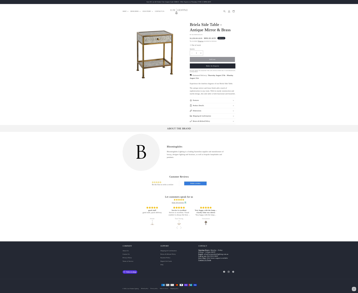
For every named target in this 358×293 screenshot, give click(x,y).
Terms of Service (128, 261)
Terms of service (164, 288)
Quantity (192, 49)
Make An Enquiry (212, 66)
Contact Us (126, 254)
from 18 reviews (178, 203)
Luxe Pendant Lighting (133, 288)
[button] (125, 11)
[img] (179, 199)
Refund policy (144, 288)
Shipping (200, 41)
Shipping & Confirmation (168, 250)
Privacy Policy (127, 257)
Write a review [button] (195, 183)
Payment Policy (165, 257)
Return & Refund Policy (168, 254)
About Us (126, 250)
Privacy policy (154, 288)
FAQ (161, 264)
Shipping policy (174, 288)
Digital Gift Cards (166, 261)
